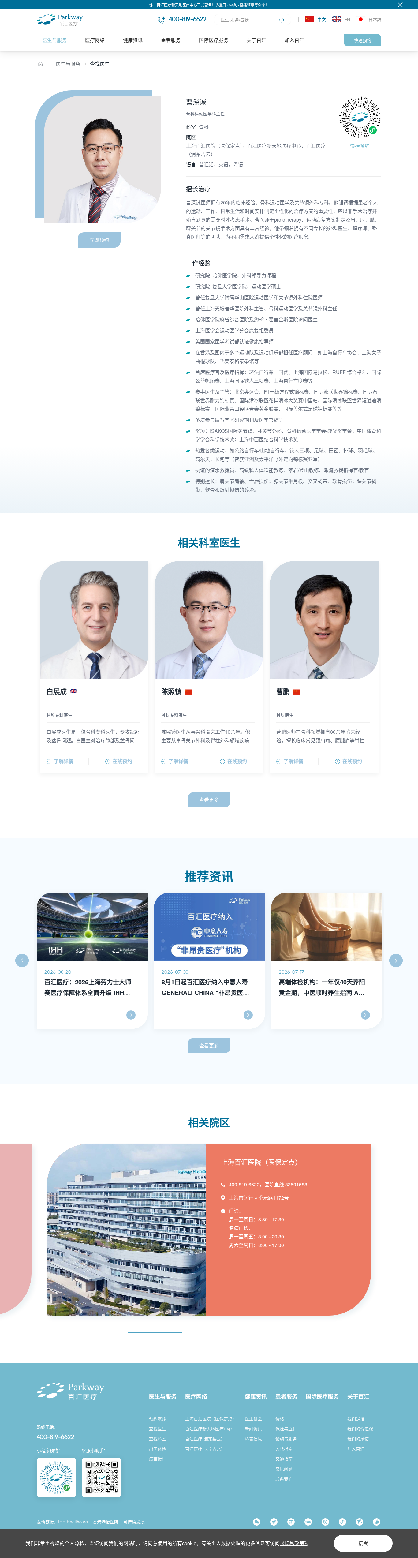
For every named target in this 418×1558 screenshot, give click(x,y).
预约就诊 (157, 1418)
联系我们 (284, 1479)
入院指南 (284, 1449)
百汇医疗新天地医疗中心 (208, 1428)
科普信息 (253, 1439)
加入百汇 (294, 39)
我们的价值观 (360, 1428)
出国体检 (157, 1449)
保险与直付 (286, 1428)
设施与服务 (286, 1439)
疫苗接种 (157, 1458)
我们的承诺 (358, 1439)
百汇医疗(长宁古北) (203, 1449)
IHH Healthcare (73, 1522)
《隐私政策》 (293, 1543)
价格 (279, 1418)
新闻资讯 (253, 1428)
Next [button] (396, 960)
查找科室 (157, 1439)
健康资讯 (133, 39)
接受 (363, 1543)
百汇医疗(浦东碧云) (203, 1439)
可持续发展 (134, 1522)
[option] (92, 960)
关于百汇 (256, 39)
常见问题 (284, 1469)
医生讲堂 (253, 1418)
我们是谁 (355, 1418)
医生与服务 (54, 39)
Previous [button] (22, 960)
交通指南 (284, 1458)
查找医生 (100, 63)
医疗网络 (95, 39)
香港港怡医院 (105, 1522)
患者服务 (171, 39)
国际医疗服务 (213, 39)
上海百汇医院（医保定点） (211, 1418)
